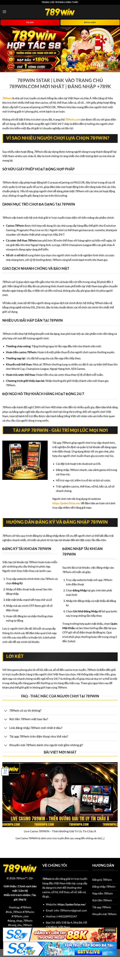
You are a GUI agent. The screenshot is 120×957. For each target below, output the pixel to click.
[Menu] (4, 12)
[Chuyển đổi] (5, 711)
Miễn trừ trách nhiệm (17, 895)
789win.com (72, 119)
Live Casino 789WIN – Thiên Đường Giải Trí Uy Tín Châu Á (60, 831)
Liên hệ (23, 890)
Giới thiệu (10, 886)
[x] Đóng (110, 930)
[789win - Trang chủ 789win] (60, 11)
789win (7, 98)
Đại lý (22, 899)
